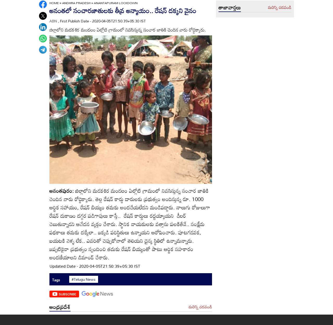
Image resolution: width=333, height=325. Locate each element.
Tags (56, 280)
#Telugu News (83, 279)
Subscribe (67, 294)
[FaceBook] (43, 4)
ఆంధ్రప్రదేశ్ (60, 307)
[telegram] (43, 50)
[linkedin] (43, 27)
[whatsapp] (43, 38)
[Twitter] (43, 16)
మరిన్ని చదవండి (200, 307)
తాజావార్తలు (230, 7)
